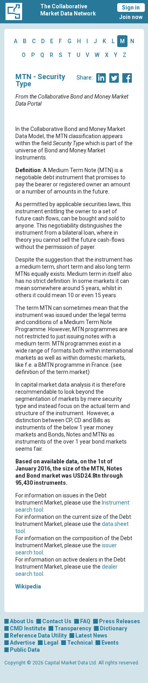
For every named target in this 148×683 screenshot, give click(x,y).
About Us (22, 621)
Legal (51, 642)
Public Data (25, 650)
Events (110, 642)
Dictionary (113, 628)
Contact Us (56, 621)
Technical (80, 642)
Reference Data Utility (38, 635)
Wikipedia (28, 586)
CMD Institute (28, 628)
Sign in (131, 7)
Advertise (22, 642)
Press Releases (119, 621)
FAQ (85, 621)
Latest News (91, 635)
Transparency (72, 628)
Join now (130, 17)
